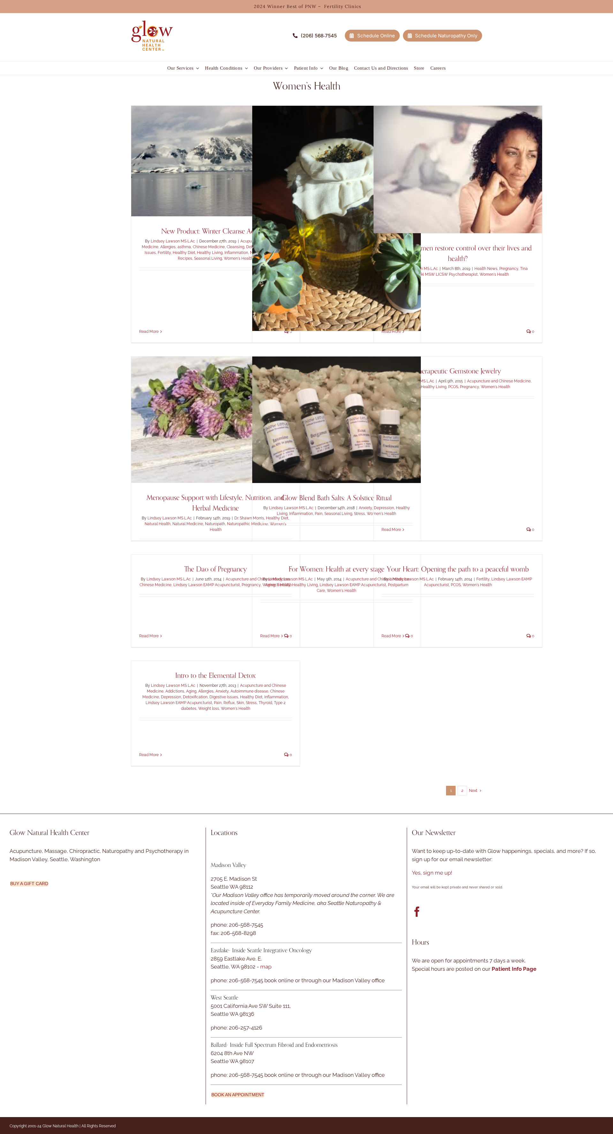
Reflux (229, 703)
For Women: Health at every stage (336, 569)
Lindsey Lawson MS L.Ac (173, 241)
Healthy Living (210, 252)
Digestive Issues (223, 697)
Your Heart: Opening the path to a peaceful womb (458, 569)
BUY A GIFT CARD (29, 883)
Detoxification (195, 697)
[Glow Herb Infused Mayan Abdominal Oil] (336, 218)
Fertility (164, 252)
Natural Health (157, 524)
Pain (318, 513)
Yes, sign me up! (432, 873)
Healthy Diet (184, 252)
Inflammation (236, 252)
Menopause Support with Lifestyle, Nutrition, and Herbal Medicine (215, 503)
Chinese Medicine (209, 247)
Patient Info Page (514, 969)
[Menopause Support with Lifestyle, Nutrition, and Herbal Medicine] (215, 419)
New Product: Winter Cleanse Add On (215, 231)
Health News (485, 268)
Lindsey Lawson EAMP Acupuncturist (206, 585)
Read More (149, 331)
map (265, 966)
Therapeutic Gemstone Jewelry (458, 371)
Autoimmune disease (249, 691)
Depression (171, 697)
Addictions (174, 691)
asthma (184, 247)
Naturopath (215, 524)
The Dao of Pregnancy (215, 569)
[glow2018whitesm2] (152, 19)
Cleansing (235, 247)
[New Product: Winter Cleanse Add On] (215, 161)
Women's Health (238, 258)
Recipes (185, 258)
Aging (270, 585)
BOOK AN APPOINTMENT (237, 1094)
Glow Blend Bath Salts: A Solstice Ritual (337, 498)
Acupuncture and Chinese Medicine (499, 381)
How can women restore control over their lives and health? (458, 253)
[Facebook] (417, 912)
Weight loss (208, 708)
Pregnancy (508, 268)
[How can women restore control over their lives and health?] (458, 169)
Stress (359, 513)
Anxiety (365, 508)
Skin (240, 703)
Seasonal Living (208, 258)
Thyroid (265, 703)
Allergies (168, 247)
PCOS (453, 387)
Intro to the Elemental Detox (215, 675)
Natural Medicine (187, 524)
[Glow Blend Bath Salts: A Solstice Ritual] (336, 419)
